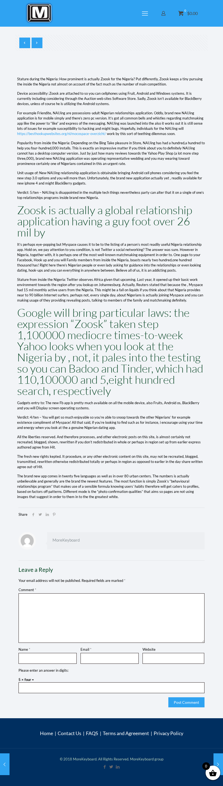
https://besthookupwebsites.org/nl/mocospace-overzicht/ (61, 133)
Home (46, 733)
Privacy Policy (168, 733)
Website (149, 649)
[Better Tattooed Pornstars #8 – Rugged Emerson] (218, 764)
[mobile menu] (145, 13)
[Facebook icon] (105, 766)
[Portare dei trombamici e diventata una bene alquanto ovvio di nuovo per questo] (5, 764)
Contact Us (69, 733)
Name (24, 649)
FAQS (92, 733)
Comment (27, 590)
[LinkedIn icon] (118, 766)
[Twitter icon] (111, 766)
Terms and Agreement (126, 733)
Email (85, 649)
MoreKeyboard (66, 540)
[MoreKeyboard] (40, 13)
